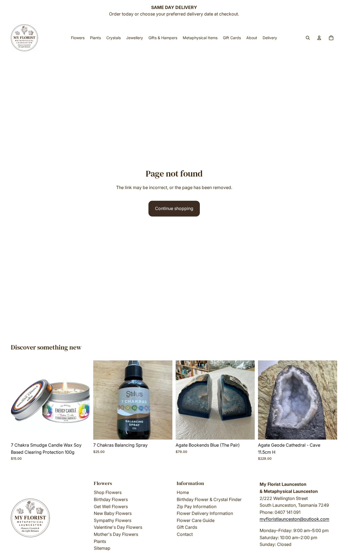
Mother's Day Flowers (116, 534)
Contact (185, 534)
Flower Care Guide (196, 520)
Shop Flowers (108, 492)
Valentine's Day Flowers (118, 527)
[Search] (308, 38)
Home (183, 492)
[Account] (319, 38)
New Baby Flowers (113, 513)
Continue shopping (174, 208)
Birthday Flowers (111, 499)
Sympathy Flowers (112, 520)
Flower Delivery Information (205, 513)
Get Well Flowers (111, 506)
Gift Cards (187, 527)
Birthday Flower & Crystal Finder (209, 499)
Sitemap (102, 548)
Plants (100, 541)
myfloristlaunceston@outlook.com (294, 519)
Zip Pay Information (196, 506)
